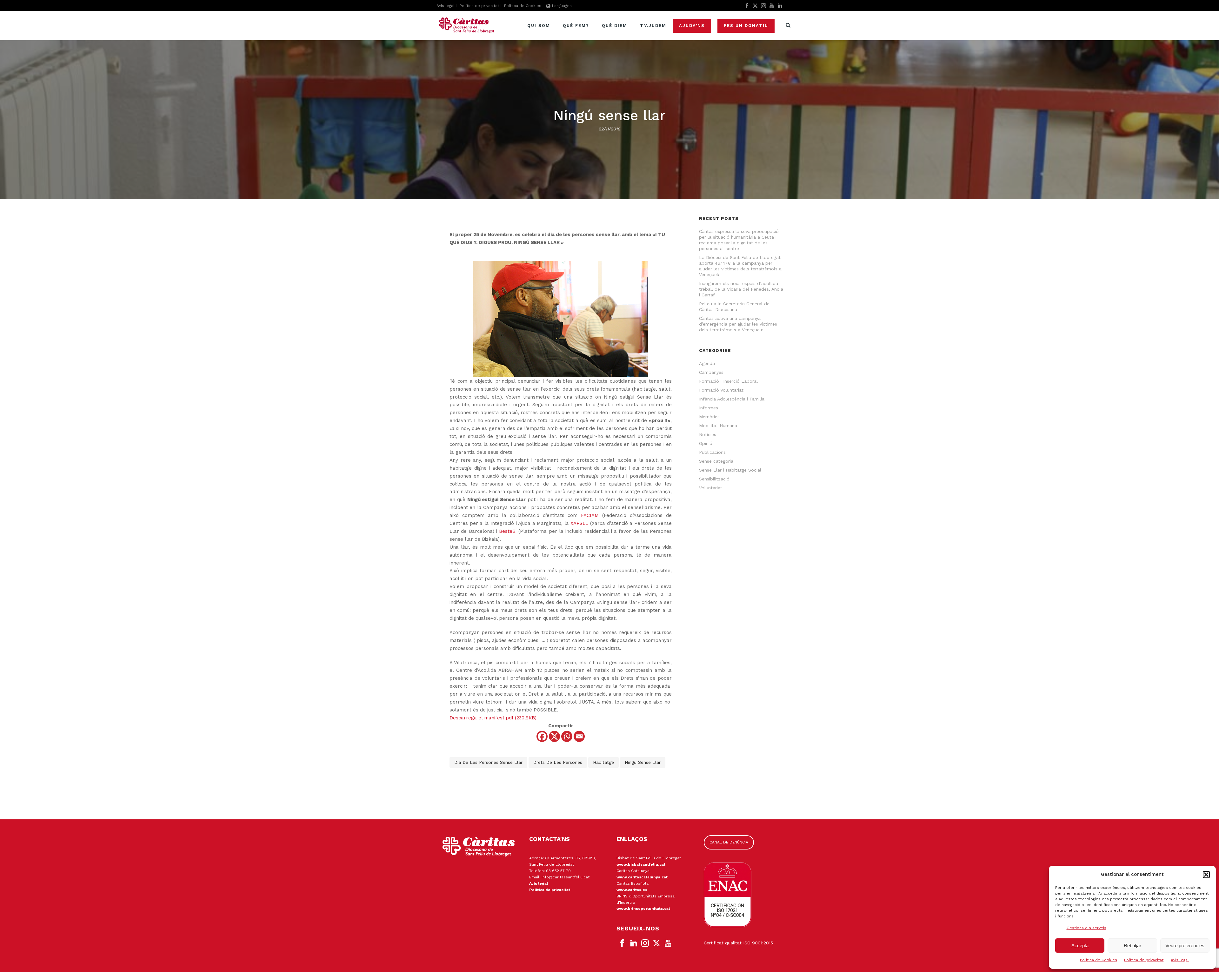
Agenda (707, 363)
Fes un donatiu (746, 25)
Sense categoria (716, 461)
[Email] (579, 736)
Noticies (707, 434)
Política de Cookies (1098, 960)
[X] (554, 736)
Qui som (538, 25)
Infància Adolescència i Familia (731, 398)
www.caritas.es (631, 890)
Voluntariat (710, 487)
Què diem (614, 25)
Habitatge (603, 762)
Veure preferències (1184, 945)
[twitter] (656, 943)
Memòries (709, 416)
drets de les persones (557, 762)
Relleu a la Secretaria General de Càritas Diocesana (734, 306)
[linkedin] (633, 943)
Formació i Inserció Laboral (728, 381)
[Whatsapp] (566, 736)
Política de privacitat (1143, 960)
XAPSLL (579, 523)
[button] (1206, 874)
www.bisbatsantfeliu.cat (640, 864)
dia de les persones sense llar (488, 762)
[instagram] (645, 943)
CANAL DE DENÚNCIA (728, 842)
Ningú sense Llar (643, 762)
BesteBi (507, 531)
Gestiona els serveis (1086, 928)
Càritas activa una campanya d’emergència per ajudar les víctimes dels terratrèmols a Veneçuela (738, 324)
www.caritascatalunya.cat (642, 877)
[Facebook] (542, 736)
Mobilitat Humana (718, 425)
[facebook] (622, 943)
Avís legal (1180, 960)
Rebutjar (1132, 945)
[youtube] (668, 943)
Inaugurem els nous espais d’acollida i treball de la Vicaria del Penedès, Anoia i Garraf (741, 289)
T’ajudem (653, 25)
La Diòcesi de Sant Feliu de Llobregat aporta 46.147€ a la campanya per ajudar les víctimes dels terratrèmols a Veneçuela (740, 266)
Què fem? (576, 25)
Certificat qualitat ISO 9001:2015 (738, 942)
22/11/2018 (609, 128)
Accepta (1080, 945)
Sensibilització (714, 478)
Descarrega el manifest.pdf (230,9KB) (493, 718)
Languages (562, 5)
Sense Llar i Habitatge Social (730, 470)
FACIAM (590, 515)
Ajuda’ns (692, 25)
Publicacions (712, 452)
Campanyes (711, 372)
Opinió (705, 443)
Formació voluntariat (721, 390)
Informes (708, 407)
